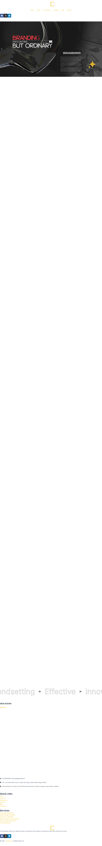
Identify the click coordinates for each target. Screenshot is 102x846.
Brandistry (9, 841)
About (38, 10)
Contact (69, 10)
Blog (62, 10)
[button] (2, 49)
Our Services (46, 10)
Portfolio (55, 10)
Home (32, 10)
